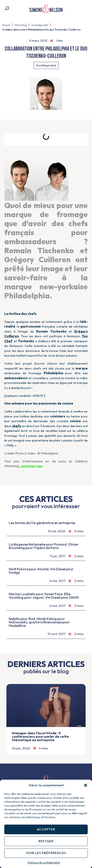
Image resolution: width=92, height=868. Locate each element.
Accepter (46, 829)
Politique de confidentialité (44, 862)
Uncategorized (39, 25)
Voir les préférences (46, 853)
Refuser (46, 841)
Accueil (6, 25)
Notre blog (21, 25)
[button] (85, 785)
